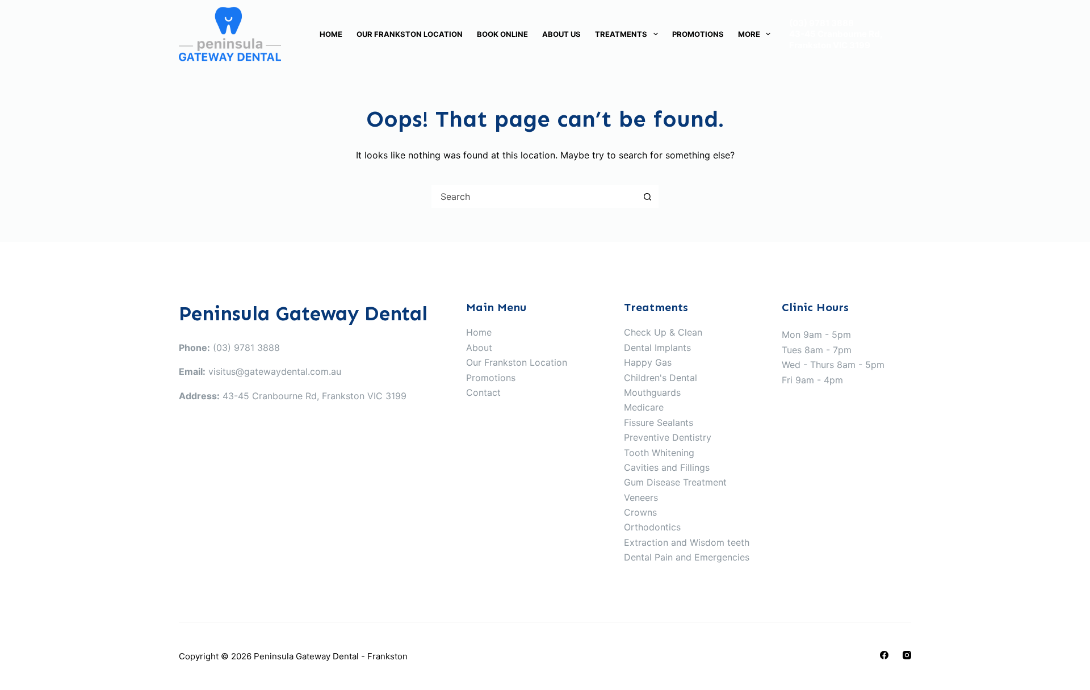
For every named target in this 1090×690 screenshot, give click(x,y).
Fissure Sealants (658, 422)
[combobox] (534, 196)
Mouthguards (652, 392)
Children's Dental (660, 377)
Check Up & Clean (663, 332)
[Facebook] (884, 655)
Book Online (502, 34)
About (479, 347)
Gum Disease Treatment (675, 482)
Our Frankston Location (410, 34)
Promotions (698, 34)
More (749, 34)
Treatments (621, 34)
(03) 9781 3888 (821, 23)
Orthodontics (652, 527)
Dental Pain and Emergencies (686, 557)
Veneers (641, 497)
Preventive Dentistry (667, 437)
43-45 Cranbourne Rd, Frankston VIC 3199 (835, 39)
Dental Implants (657, 347)
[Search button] (647, 196)
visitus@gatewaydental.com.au (274, 371)
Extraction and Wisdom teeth (686, 542)
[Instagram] (907, 655)
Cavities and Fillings (667, 467)
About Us (561, 34)
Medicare (644, 407)
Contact (483, 392)
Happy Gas (648, 362)
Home (331, 34)
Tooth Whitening (659, 452)
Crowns (640, 512)
